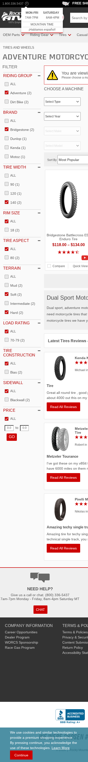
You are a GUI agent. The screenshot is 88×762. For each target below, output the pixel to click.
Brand (10, 112)
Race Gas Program (20, 647)
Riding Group (17, 76)
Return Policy (72, 647)
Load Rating (16, 323)
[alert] (42, 20)
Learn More (61, 748)
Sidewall (13, 383)
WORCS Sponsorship (21, 642)
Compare (59, 266)
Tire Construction (19, 353)
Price (9, 410)
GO (12, 437)
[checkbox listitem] (10, 84)
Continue (21, 755)
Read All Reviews (63, 407)
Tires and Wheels (18, 47)
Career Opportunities (21, 632)
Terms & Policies (75, 632)
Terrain (12, 268)
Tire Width (14, 167)
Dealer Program (17, 637)
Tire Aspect (16, 241)
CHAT (40, 610)
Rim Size (11, 213)
